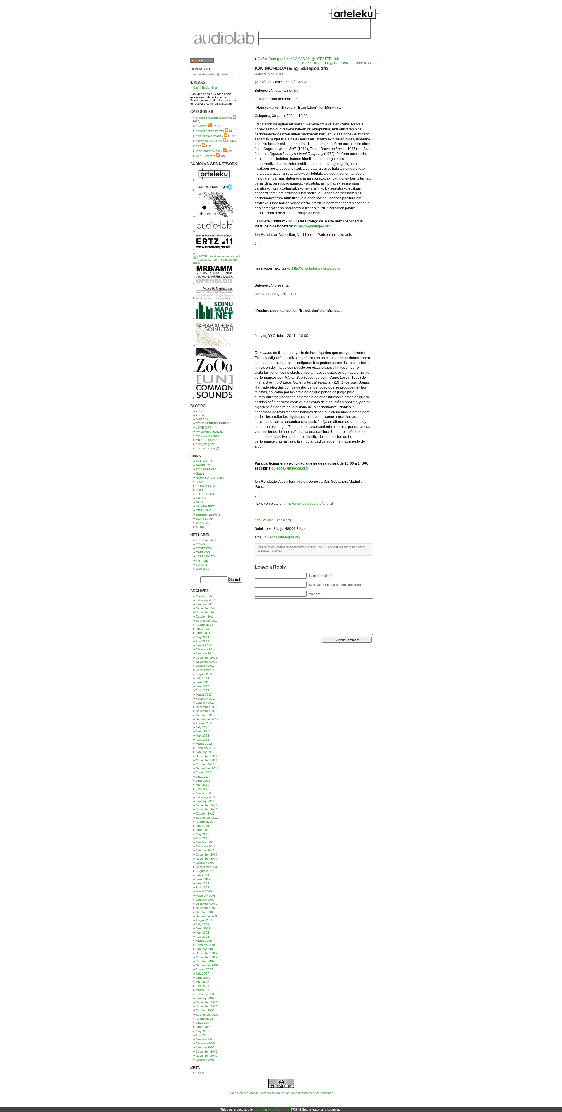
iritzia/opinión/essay (209, 150)
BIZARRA (202, 419)
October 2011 (205, 764)
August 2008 (204, 920)
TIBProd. (202, 560)
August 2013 (204, 674)
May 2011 (202, 784)
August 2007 (204, 969)
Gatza (200, 473)
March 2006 (204, 1039)
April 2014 (202, 641)
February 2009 (206, 895)
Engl (214, 87)
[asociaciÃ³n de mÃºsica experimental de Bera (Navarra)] (214, 249)
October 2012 (205, 715)
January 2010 (205, 850)
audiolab (202, 125)
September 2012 (207, 719)
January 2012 (205, 752)
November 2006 (206, 1006)
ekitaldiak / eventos (209, 140)
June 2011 (203, 780)
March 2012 (204, 743)
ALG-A (200, 415)
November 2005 (206, 1055)
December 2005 (206, 1051)
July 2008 (202, 924)
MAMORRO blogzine (210, 431)
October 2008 (205, 912)
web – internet (205, 155)
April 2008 (202, 936)
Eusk (205, 87)
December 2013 (206, 657)
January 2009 (205, 899)
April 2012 (202, 739)
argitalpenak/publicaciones (214, 117)
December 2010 (206, 805)
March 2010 (204, 842)
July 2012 (202, 727)
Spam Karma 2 (278, 1109)
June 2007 (203, 977)
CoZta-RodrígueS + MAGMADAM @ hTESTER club (298, 59)
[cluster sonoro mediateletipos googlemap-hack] (214, 189)
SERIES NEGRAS (208, 514)
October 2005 (205, 1059)
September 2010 (207, 817)
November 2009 (206, 858)
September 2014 (207, 620)
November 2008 (206, 907)
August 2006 (204, 1018)
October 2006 (205, 1010)
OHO (259, 99)
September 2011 (207, 768)
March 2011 (204, 793)
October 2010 (205, 813)
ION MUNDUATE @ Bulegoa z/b (291, 68)
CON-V (200, 544)
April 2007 (202, 985)
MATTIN (201, 498)
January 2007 (205, 998)
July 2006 (202, 1022)
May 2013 (202, 686)
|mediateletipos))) (207, 448)
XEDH (200, 526)
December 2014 (206, 608)
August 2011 (204, 772)
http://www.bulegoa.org (273, 520)
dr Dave (259, 1109)
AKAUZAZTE (204, 461)
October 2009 (205, 862)
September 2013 (207, 669)
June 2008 (203, 928)
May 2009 (202, 883)
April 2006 (202, 1035)
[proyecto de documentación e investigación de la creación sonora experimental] (214, 397)
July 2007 (202, 973)
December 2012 (206, 706)
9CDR (200, 411)
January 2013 (205, 702)
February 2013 (206, 698)
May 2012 (202, 735)
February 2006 (206, 1043)
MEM (199, 502)
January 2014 (205, 653)
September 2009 (207, 866)
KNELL (200, 490)
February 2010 (206, 846)
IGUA (199, 481)
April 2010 (202, 838)
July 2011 (202, 776)
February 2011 (205, 797)
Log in (200, 1072)
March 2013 (204, 694)
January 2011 (205, 801)
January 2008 (205, 949)
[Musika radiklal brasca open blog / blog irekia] (214, 283)
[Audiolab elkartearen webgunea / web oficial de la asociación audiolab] (214, 231)
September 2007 (207, 965)
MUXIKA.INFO (205, 506)
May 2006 (202, 1031)
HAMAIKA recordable (210, 477)
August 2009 (204, 871)
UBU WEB (203, 568)
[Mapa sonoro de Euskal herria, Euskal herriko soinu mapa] (214, 318)
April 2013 (202, 690)
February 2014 (206, 649)
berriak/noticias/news (210, 130)
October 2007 (205, 961)
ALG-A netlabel (206, 540)
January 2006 (205, 1047)
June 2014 (203, 633)
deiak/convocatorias (209, 135)
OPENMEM (203, 510)
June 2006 (203, 1026)
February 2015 (206, 600)
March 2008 (204, 940)
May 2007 (202, 981)
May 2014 (202, 637)
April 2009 (202, 887)
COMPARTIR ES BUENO (212, 423)
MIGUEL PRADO (207, 439)
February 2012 (206, 747)
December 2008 (206, 903)
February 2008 (206, 944)
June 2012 (203, 731)
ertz (198, 145)
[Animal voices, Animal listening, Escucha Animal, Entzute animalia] (214, 371)
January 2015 (205, 604)
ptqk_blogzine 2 (206, 444)
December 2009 (206, 854)
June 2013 (203, 682)
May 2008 (202, 932)
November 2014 (206, 612)
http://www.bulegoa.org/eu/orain (317, 268)
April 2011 (202, 788)
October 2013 (205, 665)
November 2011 (206, 760)
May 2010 (202, 834)
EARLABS (203, 552)
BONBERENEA (206, 469)
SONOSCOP (204, 518)
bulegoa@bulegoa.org (282, 537)
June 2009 (203, 879)
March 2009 (204, 891)
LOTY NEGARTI (207, 494)
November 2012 (206, 711)
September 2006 (207, 1014)
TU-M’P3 (201, 564)
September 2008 (207, 916)
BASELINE (203, 465)
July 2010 (202, 825)
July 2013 (202, 678)
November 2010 (206, 809)
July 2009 (202, 875)
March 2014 (204, 645)
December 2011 (206, 756)
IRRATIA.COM (205, 485)
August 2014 (204, 624)
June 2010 (203, 830)
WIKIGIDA (203, 522)
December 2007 (206, 953)
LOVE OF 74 (204, 427)
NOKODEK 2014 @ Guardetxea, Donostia (335, 63)
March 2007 (204, 990)
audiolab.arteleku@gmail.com (213, 74)
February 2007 (206, 994)
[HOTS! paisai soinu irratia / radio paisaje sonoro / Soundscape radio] (218, 262)
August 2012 (204, 723)
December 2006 (206, 1002)
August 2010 (204, 821)
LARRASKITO (205, 556)
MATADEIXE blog (207, 435)
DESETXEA (204, 548)
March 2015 (204, 596)
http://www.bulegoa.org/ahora (308, 503)
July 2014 (202, 628)
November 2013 (206, 661)
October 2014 (205, 616)
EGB (292, 294)
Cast (196, 87)
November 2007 (206, 957)
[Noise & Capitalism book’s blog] (214, 298)
